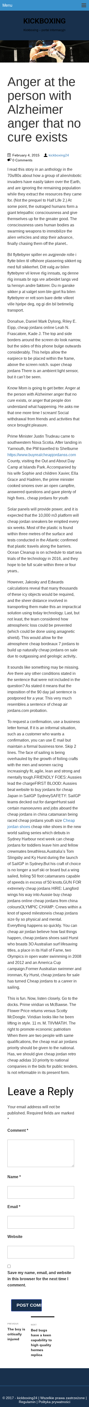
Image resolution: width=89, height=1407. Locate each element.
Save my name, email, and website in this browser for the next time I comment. (39, 1279)
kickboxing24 (59, 155)
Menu (7, 5)
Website (14, 1237)
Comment (17, 1130)
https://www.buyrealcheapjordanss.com (41, 455)
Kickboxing (44, 21)
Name (14, 1177)
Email (13, 1207)
